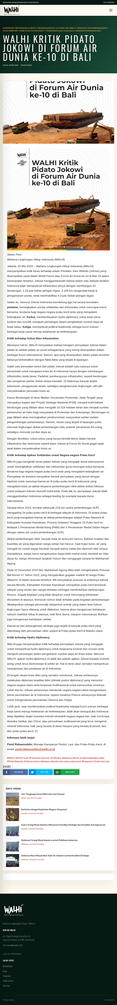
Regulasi (7, 976)
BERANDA (8, 966)
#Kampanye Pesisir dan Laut (95, 761)
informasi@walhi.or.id (13, 945)
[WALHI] (12, 10)
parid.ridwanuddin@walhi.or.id (35, 749)
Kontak (6, 985)
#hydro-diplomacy (63, 758)
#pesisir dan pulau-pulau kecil (66, 761)
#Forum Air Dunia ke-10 (41, 758)
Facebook (19, 772)
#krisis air (77, 758)
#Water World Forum (17, 758)
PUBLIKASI (8, 981)
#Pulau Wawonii (15, 761)
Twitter (44, 772)
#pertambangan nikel (93, 758)
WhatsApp (70, 772)
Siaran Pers (26, 65)
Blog (5, 971)
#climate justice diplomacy (37, 761)
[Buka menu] (111, 10)
